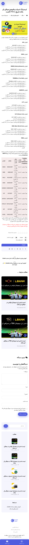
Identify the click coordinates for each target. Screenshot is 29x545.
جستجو (6, 426)
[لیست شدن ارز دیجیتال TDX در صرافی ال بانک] (14, 456)
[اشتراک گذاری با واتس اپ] (15, 249)
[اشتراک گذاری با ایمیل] (9, 249)
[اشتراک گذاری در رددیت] (17, 249)
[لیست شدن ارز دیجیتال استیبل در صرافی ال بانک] (14, 471)
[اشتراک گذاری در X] (23, 249)
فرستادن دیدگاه (22, 414)
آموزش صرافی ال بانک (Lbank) (14, 507)
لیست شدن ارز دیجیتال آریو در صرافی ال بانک (14, 492)
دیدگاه (26, 372)
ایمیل (26, 394)
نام (26, 387)
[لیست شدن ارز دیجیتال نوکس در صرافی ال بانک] (14, 441)
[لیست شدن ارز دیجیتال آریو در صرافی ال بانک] (14, 486)
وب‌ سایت (25, 401)
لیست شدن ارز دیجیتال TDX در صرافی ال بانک (14, 462)
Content (21, 237)
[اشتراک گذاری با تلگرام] (12, 249)
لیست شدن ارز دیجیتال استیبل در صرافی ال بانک (14, 477)
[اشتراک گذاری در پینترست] (20, 249)
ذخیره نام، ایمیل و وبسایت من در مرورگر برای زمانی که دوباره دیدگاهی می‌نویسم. (13, 409)
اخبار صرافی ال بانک (19, 240)
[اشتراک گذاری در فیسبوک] (25, 249)
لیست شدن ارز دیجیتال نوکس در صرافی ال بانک (14, 447)
